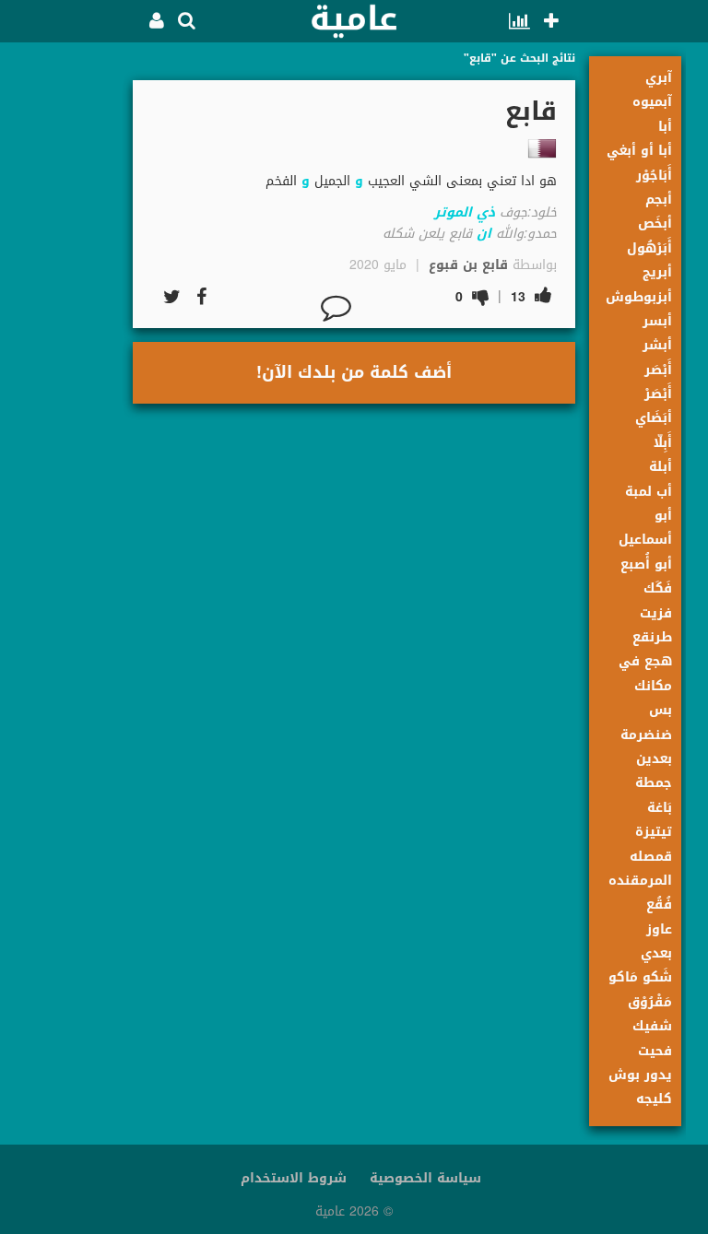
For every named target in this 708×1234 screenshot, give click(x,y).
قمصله (651, 856)
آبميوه (652, 101)
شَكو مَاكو (640, 977)
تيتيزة (653, 831)
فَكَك (657, 588)
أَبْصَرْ (658, 394)
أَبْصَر (658, 370)
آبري (658, 77)
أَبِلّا (663, 442)
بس (660, 710)
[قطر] (542, 148)
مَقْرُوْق (650, 1002)
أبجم (658, 199)
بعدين (654, 758)
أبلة (660, 466)
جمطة (653, 782)
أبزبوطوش (639, 297)
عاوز (659, 929)
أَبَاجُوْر (654, 175)
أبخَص (655, 223)
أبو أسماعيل (645, 527)
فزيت (656, 613)
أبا (665, 126)
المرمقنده (640, 880)
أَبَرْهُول (649, 248)
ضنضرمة (646, 735)
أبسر (657, 321)
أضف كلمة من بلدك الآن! (354, 372)
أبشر (657, 345)
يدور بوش (640, 1075)
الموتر (453, 212)
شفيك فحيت (652, 1038)
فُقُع (659, 904)
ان (484, 233)
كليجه (654, 1099)
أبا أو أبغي (639, 150)
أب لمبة (648, 491)
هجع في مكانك (645, 673)
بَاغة (659, 807)
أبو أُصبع (646, 564)
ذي (486, 212)
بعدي (656, 953)
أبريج (657, 272)
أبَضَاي (653, 417)
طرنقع (652, 637)
